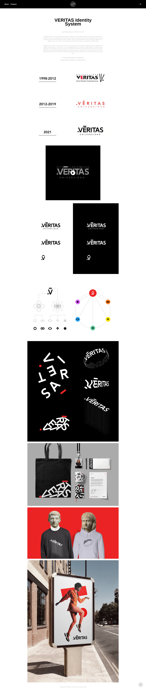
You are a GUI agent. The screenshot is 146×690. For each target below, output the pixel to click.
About (6, 4)
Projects (14, 4)
